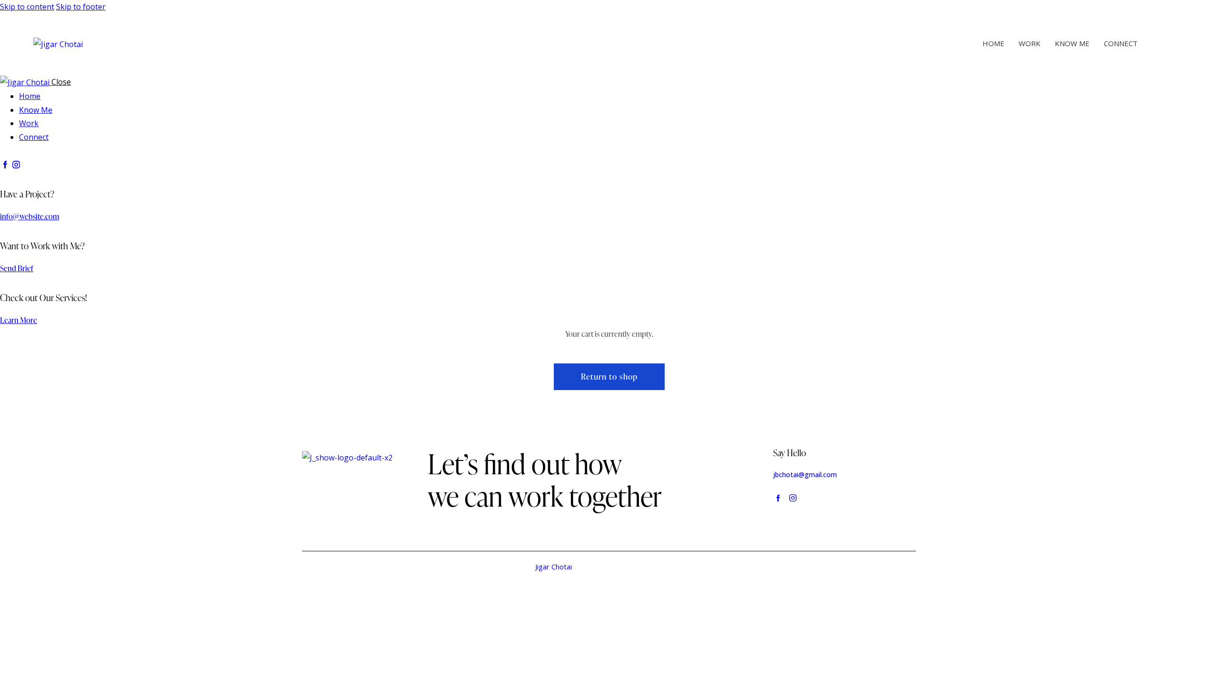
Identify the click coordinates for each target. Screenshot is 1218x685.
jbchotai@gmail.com (805, 474)
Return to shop (609, 376)
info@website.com (29, 216)
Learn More (18, 320)
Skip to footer (81, 6)
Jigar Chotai (553, 566)
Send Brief (16, 268)
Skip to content (27, 6)
